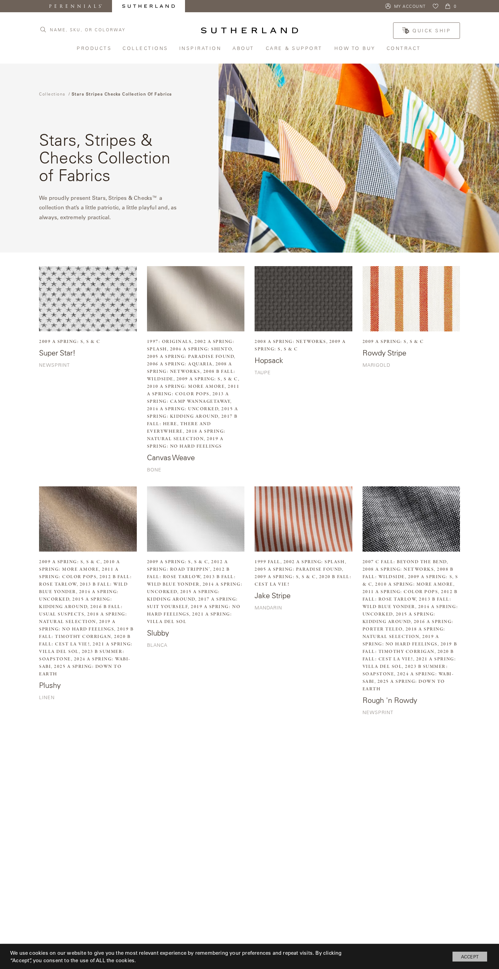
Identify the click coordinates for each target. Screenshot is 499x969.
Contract (404, 48)
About (244, 48)
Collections (146, 48)
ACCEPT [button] (470, 956)
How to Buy (355, 48)
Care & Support (295, 48)
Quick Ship (431, 31)
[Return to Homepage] (249, 30)
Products (94, 48)
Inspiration (201, 48)
